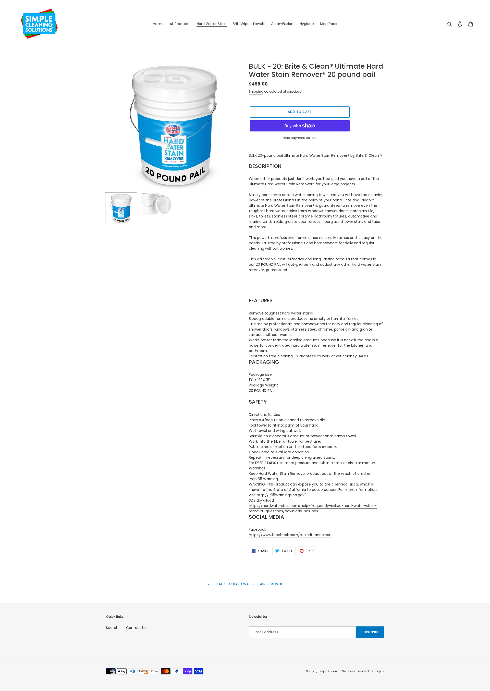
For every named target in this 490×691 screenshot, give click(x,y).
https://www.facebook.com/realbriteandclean (290, 534)
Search (112, 627)
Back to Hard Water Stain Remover (248, 584)
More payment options (300, 138)
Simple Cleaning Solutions (337, 671)
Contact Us (136, 627)
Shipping (256, 91)
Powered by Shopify (370, 671)
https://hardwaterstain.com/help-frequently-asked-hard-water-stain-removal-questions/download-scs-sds (313, 508)
